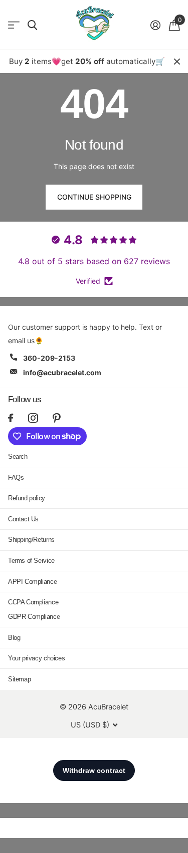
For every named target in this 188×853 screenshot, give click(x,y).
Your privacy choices (36, 658)
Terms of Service (31, 560)
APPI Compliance (32, 581)
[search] (32, 25)
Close (177, 61)
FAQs (16, 477)
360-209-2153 (49, 358)
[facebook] (10, 418)
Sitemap (19, 679)
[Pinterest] (57, 418)
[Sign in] (155, 25)
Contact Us (23, 519)
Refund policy (26, 498)
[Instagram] (33, 418)
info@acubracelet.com (62, 372)
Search (18, 456)
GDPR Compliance (34, 616)
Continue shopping (94, 197)
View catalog (14, 25)
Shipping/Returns (31, 539)
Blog (14, 637)
